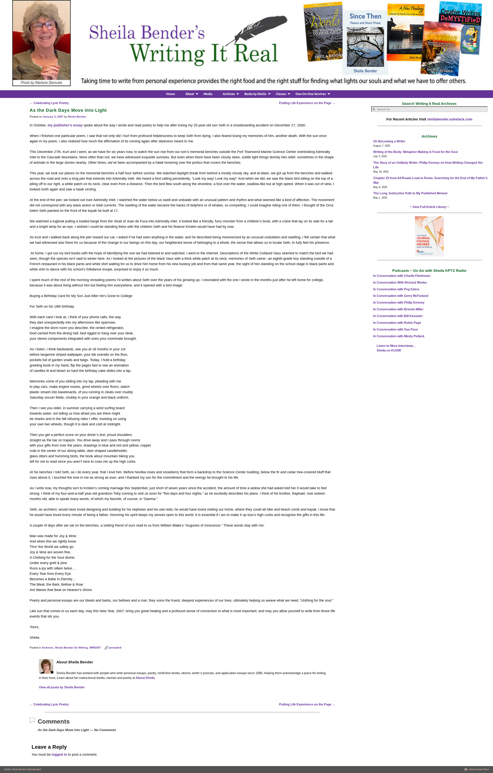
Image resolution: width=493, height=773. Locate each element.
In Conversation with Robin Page (397, 322)
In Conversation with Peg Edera (396, 289)
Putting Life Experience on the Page (307, 103)
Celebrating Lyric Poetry (49, 103)
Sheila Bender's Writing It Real (26, 769)
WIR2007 (95, 647)
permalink (115, 647)
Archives (229, 94)
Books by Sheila (255, 94)
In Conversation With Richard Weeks (400, 282)
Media (208, 94)
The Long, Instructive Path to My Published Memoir (410, 193)
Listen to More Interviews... (396, 345)
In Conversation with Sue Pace (395, 329)
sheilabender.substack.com (449, 119)
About (189, 94)
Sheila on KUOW (389, 350)
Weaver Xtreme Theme (479, 769)
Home (170, 94)
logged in (59, 754)
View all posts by (62, 687)
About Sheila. (145, 678)
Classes (281, 94)
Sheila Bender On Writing (71, 647)
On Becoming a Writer (389, 141)
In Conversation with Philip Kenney (398, 302)
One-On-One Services (311, 94)
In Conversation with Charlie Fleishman (401, 275)
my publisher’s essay (65, 125)
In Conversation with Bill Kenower (398, 316)
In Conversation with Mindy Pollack (398, 336)
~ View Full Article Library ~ (429, 207)
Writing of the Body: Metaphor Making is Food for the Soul (415, 152)
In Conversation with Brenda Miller (398, 309)
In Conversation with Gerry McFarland (400, 295)
